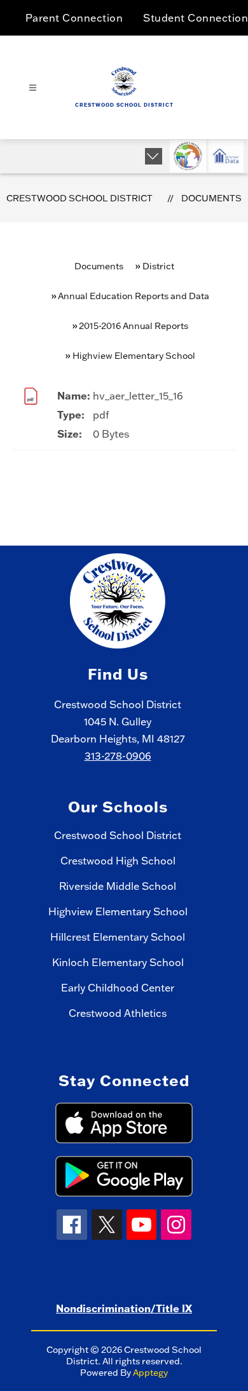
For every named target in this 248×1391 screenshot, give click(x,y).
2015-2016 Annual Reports (133, 326)
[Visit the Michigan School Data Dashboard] (226, 156)
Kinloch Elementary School (118, 962)
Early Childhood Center (117, 987)
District (158, 266)
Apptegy (150, 1372)
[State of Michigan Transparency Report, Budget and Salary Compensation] (188, 156)
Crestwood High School (118, 860)
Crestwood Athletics (118, 1013)
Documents (211, 198)
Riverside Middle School (117, 886)
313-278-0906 (118, 755)
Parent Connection (74, 17)
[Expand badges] (153, 156)
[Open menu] (32, 88)
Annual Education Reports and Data (133, 296)
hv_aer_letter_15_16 (138, 395)
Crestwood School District (79, 198)
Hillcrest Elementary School (117, 937)
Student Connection (195, 17)
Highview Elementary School (118, 911)
